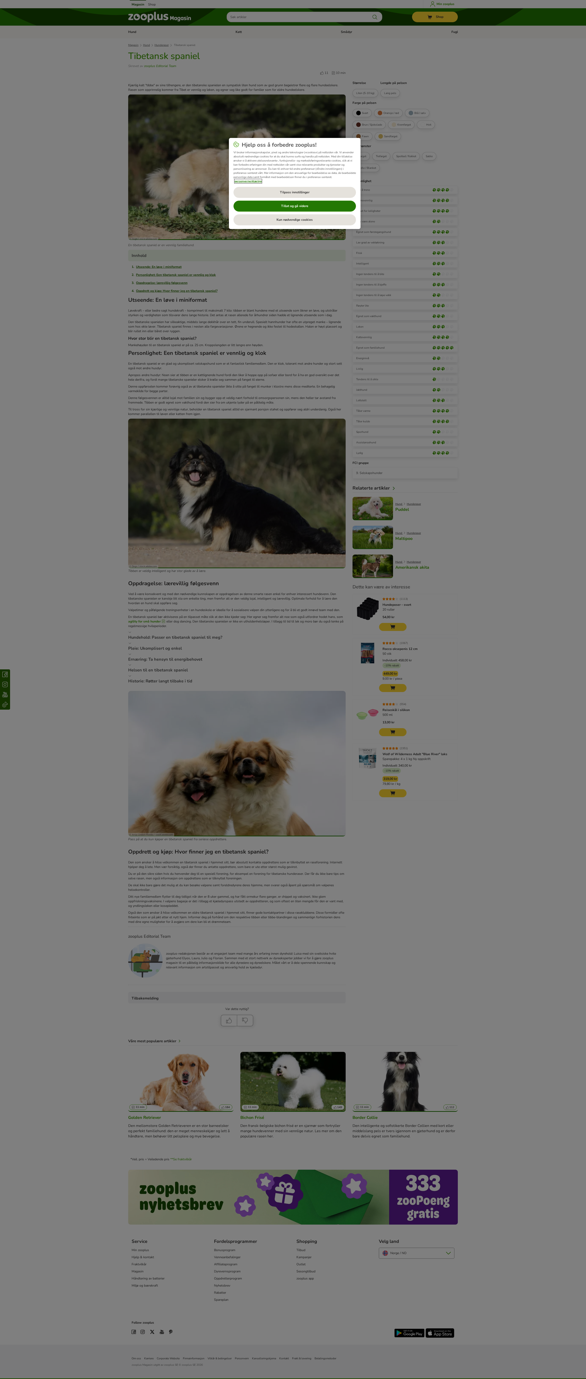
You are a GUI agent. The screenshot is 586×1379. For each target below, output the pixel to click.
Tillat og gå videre (294, 206)
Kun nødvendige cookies (295, 220)
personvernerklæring (248, 181)
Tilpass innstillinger (294, 192)
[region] (295, 183)
